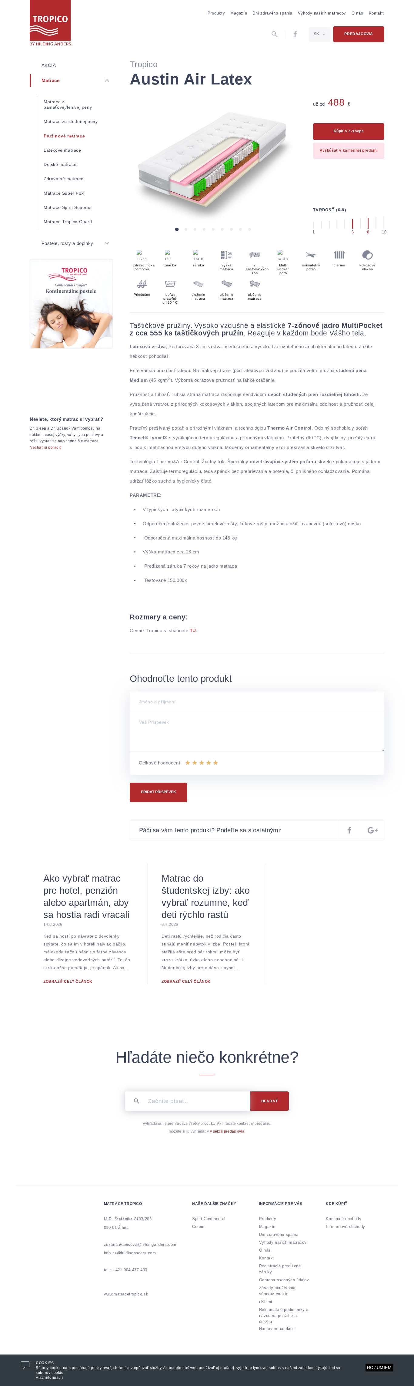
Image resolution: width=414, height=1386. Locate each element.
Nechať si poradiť (46, 447)
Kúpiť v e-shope (349, 131)
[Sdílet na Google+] (372, 830)
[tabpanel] (213, 160)
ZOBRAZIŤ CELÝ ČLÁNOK (67, 981)
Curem (198, 1226)
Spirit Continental (208, 1218)
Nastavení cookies (277, 1328)
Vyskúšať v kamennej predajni (349, 150)
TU (193, 630)
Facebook (295, 34)
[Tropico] (50, 22)
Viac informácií (49, 1377)
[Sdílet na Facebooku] (349, 830)
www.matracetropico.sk (126, 1294)
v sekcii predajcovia (227, 1131)
